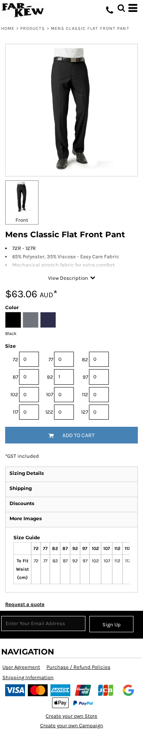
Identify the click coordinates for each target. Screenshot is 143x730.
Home (7, 28)
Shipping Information (28, 677)
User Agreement (21, 667)
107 (49, 394)
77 (50, 359)
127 (84, 412)
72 (15, 359)
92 (50, 377)
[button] (121, 8)
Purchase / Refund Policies (78, 667)
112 (85, 394)
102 (14, 394)
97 (85, 377)
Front (21, 220)
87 (15, 377)
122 (49, 412)
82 (85, 359)
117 (15, 412)
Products (32, 28)
